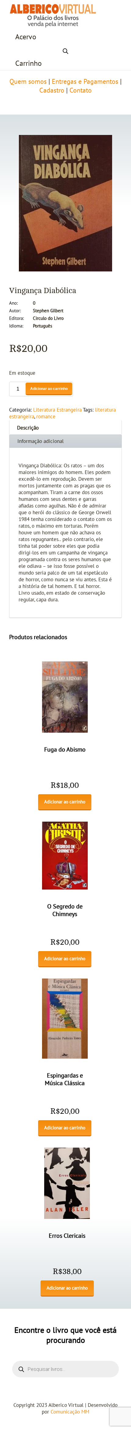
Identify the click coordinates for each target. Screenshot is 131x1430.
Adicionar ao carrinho (49, 389)
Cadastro (51, 90)
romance (45, 417)
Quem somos (28, 82)
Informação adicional (40, 441)
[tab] (65, 427)
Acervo (25, 37)
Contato (80, 90)
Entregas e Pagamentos (85, 82)
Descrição (28, 428)
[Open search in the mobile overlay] (65, 50)
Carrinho (28, 63)
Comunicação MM (70, 1412)
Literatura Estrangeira (57, 410)
